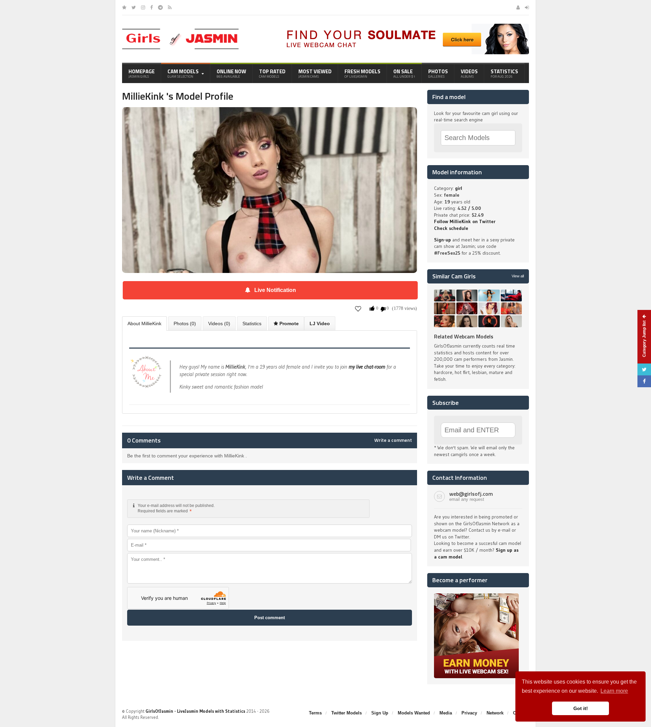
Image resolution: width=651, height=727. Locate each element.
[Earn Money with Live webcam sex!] (476, 595)
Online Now (231, 73)
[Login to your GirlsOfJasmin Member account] (527, 7)
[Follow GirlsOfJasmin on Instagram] (143, 7)
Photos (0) (185, 323)
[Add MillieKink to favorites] (358, 308)
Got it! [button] (580, 708)
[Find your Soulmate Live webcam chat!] (405, 26)
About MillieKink (144, 323)
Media (445, 712)
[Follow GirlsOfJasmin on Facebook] (151, 7)
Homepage (142, 73)
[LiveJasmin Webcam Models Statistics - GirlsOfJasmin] (180, 31)
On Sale (404, 73)
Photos (438, 73)
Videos (469, 73)
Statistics (504, 73)
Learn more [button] (614, 691)
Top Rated (272, 73)
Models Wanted (414, 712)
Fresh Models (362, 73)
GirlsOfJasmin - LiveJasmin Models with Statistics (195, 711)
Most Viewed (315, 73)
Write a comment (393, 440)
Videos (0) (219, 323)
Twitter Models (346, 712)
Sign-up (442, 240)
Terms (315, 712)
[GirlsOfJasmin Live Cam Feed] (170, 7)
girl (458, 188)
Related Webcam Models (463, 336)
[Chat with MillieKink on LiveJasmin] (269, 116)
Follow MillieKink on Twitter (464, 221)
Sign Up (379, 712)
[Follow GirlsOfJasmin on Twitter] (134, 7)
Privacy (469, 712)
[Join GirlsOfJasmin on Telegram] (160, 7)
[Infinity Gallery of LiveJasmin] (124, 7)
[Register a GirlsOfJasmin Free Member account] (518, 7)
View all (518, 276)
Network (495, 712)
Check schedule (451, 228)
